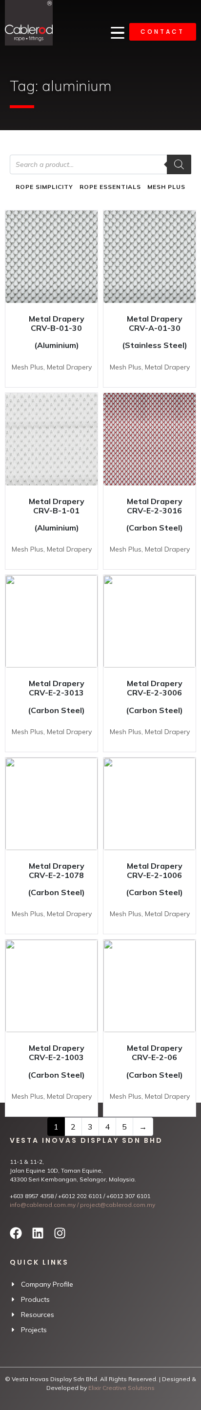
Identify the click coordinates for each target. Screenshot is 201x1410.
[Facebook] (16, 1233)
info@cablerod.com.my (43, 1204)
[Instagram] (60, 1233)
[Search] (179, 164)
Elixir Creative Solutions (121, 1387)
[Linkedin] (38, 1233)
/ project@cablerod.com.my (115, 1204)
